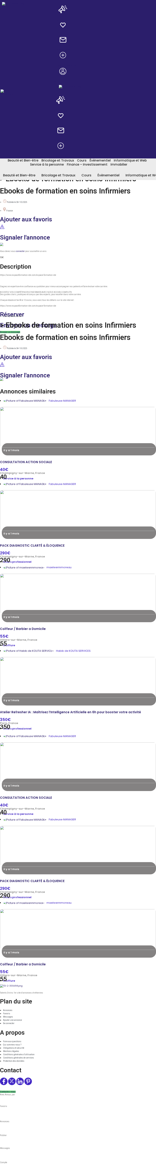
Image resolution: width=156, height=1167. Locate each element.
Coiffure (9, 645)
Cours (82, 160)
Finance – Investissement (87, 165)
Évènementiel (100, 160)
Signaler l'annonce (25, 237)
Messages (63, 50)
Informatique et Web (130, 160)
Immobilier (118, 165)
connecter (20, 251)
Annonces (62, 20)
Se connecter (63, 82)
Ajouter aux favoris (26, 219)
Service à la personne (47, 165)
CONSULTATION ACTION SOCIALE (26, 462)
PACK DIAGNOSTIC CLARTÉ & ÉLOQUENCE (32, 545)
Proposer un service (63, 65)
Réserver (12, 314)
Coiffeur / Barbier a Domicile (23, 629)
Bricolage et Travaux (57, 160)
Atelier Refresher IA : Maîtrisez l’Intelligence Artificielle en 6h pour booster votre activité (70, 712)
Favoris (63, 35)
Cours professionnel (12, 316)
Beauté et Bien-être (23, 160)
